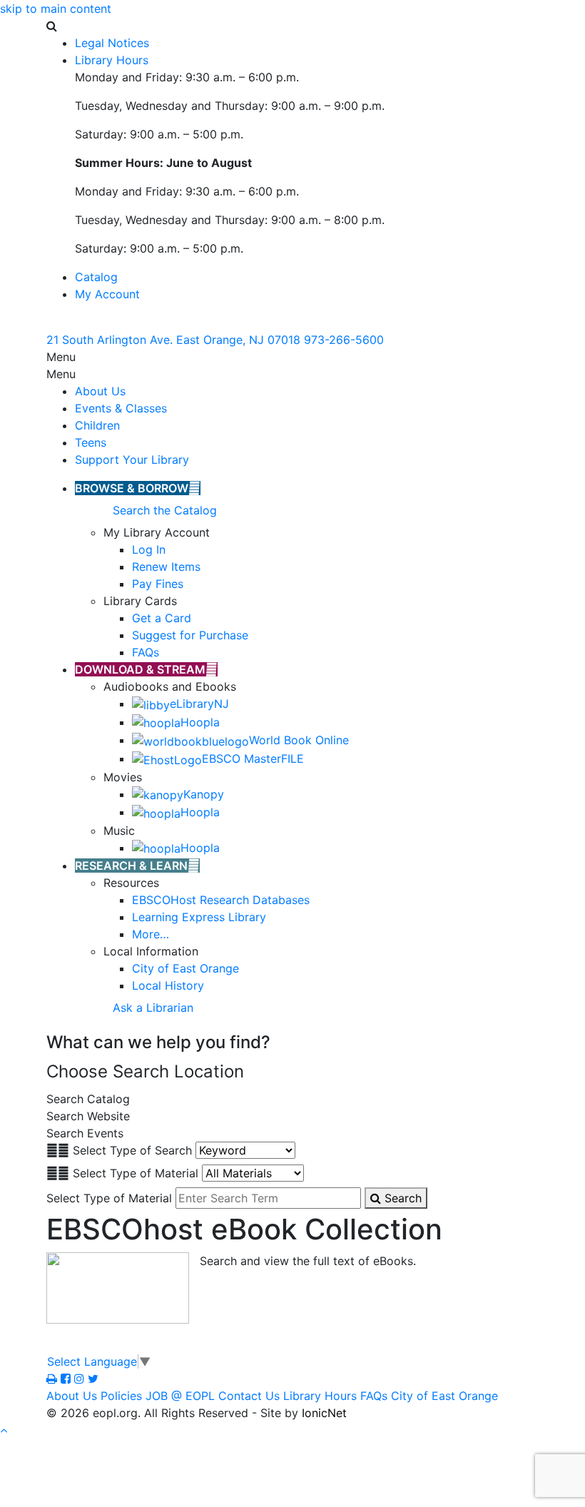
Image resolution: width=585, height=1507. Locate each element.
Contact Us (249, 1396)
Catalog (96, 277)
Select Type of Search (132, 1150)
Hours (111, 60)
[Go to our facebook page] (67, 1378)
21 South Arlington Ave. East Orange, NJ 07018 (173, 340)
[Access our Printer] (53, 1378)
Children (97, 425)
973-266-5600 (344, 340)
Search (401, 1198)
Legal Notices (112, 43)
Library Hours (320, 1396)
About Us (100, 391)
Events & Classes (121, 408)
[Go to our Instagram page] (81, 1378)
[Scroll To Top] (3, 1430)
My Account (107, 294)
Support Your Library (132, 459)
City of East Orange (444, 1396)
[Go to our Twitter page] (93, 1378)
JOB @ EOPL (180, 1396)
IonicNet (324, 1413)
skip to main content (55, 8)
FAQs (373, 1396)
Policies (121, 1396)
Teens (90, 442)
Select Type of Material (135, 1173)
